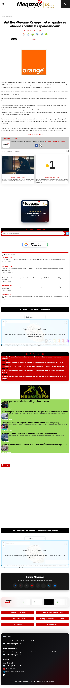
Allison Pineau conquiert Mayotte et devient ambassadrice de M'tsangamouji (30, 423)
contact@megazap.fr (13, 644)
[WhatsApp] (43, 585)
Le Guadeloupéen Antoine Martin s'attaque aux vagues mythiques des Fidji (29, 433)
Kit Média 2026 (52, 625)
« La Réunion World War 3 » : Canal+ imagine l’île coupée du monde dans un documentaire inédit (32, 363)
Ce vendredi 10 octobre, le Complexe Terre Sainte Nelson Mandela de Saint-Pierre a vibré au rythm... (38, 446)
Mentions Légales (18, 612)
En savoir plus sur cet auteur (54, 141)
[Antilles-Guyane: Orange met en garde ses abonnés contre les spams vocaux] (35, 46)
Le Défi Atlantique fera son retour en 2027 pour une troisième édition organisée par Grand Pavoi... (37, 413)
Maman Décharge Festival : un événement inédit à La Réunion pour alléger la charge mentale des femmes (33, 371)
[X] (26, 585)
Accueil (3, 16)
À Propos (18, 625)
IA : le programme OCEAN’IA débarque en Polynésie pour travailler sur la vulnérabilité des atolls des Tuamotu (34, 377)
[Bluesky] (54, 585)
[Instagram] (21, 585)
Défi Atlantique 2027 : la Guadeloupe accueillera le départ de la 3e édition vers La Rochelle (35, 412)
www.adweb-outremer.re (14, 672)
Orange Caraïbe (38, 135)
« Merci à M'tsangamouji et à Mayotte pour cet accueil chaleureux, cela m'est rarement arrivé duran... (38, 424)
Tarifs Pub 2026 (18, 618)
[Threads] (38, 585)
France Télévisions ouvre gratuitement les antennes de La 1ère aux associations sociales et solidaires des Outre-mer (52, 181)
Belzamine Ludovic (9, 139)
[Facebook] (15, 585)
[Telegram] (49, 585)
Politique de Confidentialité (52, 612)
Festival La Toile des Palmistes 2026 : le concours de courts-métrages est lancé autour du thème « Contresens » (33, 358)
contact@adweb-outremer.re (16, 666)
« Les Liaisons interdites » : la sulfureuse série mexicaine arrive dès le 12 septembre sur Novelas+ (18, 180)
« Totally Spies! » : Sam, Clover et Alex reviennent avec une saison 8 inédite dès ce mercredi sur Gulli (34, 367)
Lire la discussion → (7, 263)
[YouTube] (32, 585)
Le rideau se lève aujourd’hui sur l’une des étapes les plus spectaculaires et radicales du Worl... (36, 435)
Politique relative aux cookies (52, 618)
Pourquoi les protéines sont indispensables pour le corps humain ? (25, 401)
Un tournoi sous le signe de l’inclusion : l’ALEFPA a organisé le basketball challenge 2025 (34, 444)
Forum (5, 465)
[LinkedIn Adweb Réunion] (4, 674)
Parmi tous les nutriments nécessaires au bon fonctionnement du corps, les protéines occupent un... (38, 402)
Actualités (9, 16)
